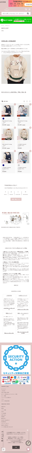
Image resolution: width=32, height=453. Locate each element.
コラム (2, 399)
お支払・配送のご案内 (5, 392)
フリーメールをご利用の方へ (6, 397)
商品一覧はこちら (16, 199)
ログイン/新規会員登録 (5, 400)
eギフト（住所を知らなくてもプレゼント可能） (9, 394)
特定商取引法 (3, 421)
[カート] (26, 9)
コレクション (7, 25)
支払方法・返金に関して (5, 420)
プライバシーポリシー (5, 423)
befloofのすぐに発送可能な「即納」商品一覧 (13, 92)
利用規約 (2, 416)
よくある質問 (3, 413)
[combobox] (16, 13)
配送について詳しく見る (9, 332)
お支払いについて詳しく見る (22, 309)
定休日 (2, 411)
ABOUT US (16, 285)
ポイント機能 (3, 395)
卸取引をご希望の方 (4, 425)
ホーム (2, 25)
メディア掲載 (3, 409)
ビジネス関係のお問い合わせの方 (7, 426)
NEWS (2, 408)
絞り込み (6, 101)
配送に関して (3, 418)
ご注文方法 (3, 390)
